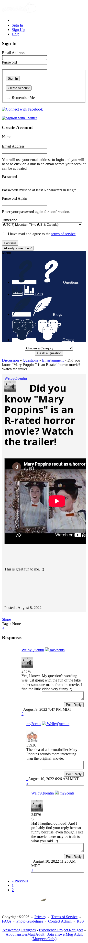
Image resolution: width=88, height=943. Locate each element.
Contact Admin (60, 921)
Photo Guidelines (29, 921)
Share (6, 619)
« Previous (20, 881)
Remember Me (23, 97)
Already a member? (18, 248)
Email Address (13, 53)
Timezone (9, 220)
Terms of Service (64, 917)
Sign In (13, 78)
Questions (30, 360)
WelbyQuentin (15, 378)
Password (9, 62)
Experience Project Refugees (61, 930)
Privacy (40, 917)
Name (6, 137)
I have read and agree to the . (42, 234)
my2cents (57, 650)
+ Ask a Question (49, 353)
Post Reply (74, 705)
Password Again (14, 198)
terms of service (63, 234)
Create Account (19, 88)
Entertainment (53, 360)
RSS (80, 921)
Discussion (10, 360)
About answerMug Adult (25, 934)
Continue (10, 243)
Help (15, 34)
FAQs (6, 921)
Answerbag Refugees (19, 930)
